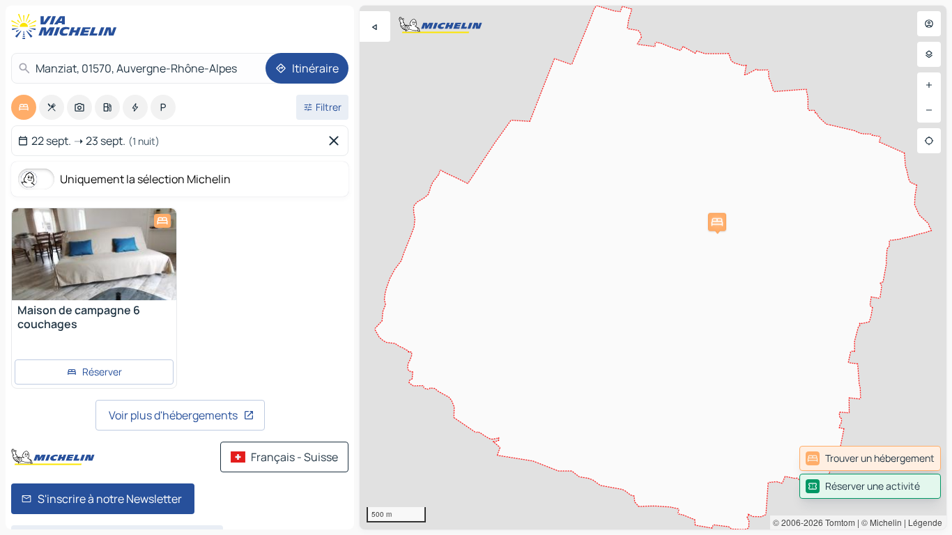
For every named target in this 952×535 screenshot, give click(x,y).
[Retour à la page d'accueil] (67, 26)
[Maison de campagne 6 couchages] (94, 254)
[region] (653, 267)
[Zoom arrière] (929, 110)
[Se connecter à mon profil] (929, 23)
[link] (870, 458)
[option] (23, 107)
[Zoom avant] (929, 85)
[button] (717, 222)
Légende (925, 522)
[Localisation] (929, 140)
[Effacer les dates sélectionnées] (336, 140)
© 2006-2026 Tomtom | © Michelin (837, 522)
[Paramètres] (929, 54)
